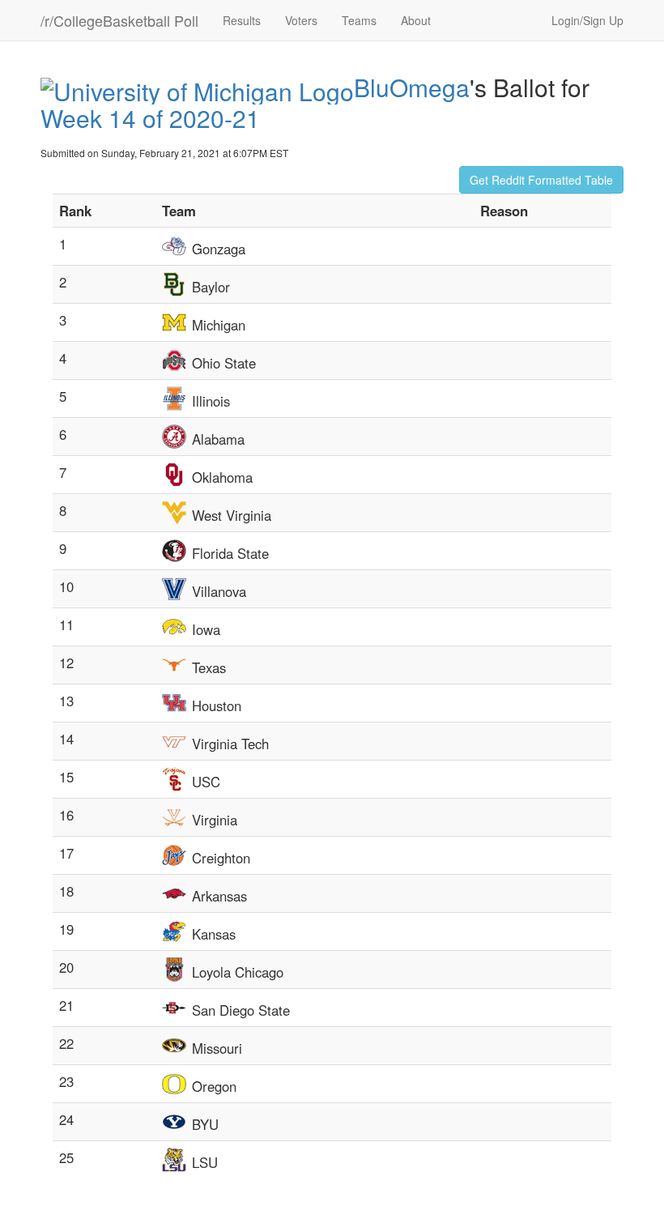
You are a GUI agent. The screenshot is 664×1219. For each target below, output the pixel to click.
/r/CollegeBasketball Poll (119, 20)
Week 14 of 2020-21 (150, 117)
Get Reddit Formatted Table (541, 180)
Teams (359, 20)
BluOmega (412, 87)
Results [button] (242, 20)
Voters (301, 20)
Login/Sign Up (587, 20)
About (416, 20)
